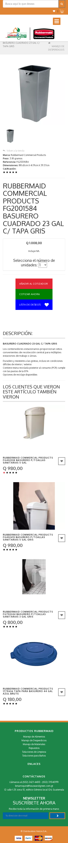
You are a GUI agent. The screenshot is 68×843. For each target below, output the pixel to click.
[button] (54, 11)
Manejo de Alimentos (34, 736)
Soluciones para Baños (34, 755)
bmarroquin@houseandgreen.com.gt (34, 785)
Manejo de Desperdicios (34, 740)
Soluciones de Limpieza (34, 751)
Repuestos (34, 748)
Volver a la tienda (15, 150)
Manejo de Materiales (34, 744)
